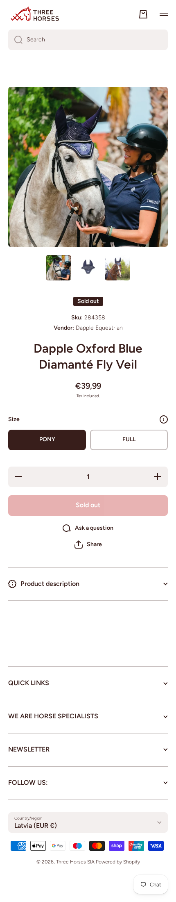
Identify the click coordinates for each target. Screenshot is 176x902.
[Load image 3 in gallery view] (117, 267)
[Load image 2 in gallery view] (88, 267)
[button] (88, 544)
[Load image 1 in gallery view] (58, 267)
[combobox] (88, 40)
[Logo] (34, 14)
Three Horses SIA (75, 862)
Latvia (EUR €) (35, 825)
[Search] (15, 40)
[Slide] (164, 419)
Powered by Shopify (118, 862)
